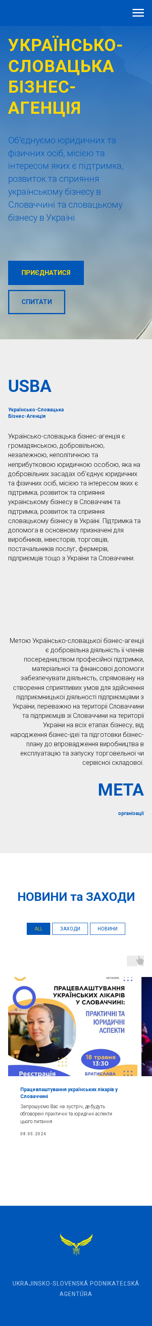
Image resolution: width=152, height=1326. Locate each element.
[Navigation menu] (138, 13)
